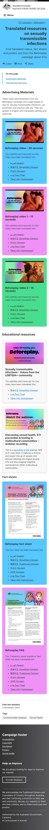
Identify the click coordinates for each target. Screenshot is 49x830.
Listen (9, 63)
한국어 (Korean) (17, 171)
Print (19, 63)
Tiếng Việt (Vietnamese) (21, 179)
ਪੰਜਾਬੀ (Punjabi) (17, 572)
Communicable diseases (14, 717)
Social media (8, 753)
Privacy (5, 750)
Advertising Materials (16, 79)
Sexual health (36, 717)
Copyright (7, 743)
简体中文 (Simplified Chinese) (24, 167)
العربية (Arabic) (17, 163)
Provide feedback (14, 780)
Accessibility (8, 739)
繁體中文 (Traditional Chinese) (24, 564)
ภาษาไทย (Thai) (17, 175)
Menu (10, 15)
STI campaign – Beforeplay (31, 22)
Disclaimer (7, 746)
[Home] (24, 6)
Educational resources (16, 83)
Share (30, 63)
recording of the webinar (25, 450)
